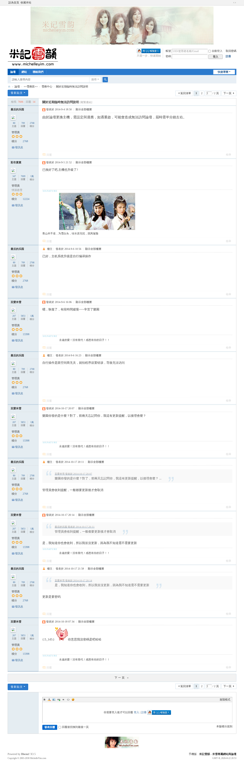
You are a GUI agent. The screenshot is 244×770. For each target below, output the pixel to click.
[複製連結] (86, 102)
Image (54, 699)
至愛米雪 (16, 302)
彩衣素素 (16, 162)
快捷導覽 (223, 72)
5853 (23, 316)
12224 (26, 199)
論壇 (13, 72)
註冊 (228, 56)
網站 (24, 72)
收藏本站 (26, 2)
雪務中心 (47, 86)
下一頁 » (122, 677)
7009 (23, 176)
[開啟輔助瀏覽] (231, 2)
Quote (63, 699)
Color (49, 699)
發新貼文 (17, 92)
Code (68, 699)
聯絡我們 (38, 72)
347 (14, 176)
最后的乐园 (17, 109)
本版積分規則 (224, 726)
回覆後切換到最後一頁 (75, 727)
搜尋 (94, 79)
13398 (26, 334)
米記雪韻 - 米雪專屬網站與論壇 (217, 754)
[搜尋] (105, 79)
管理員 (16, 132)
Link (59, 699)
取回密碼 (231, 51)
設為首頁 (13, 2)
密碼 (168, 56)
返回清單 (185, 93)
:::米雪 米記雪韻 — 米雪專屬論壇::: (9, 86)
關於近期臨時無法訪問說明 (72, 86)
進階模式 (225, 699)
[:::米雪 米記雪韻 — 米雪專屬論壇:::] (37, 56)
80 (14, 123)
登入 (136, 712)
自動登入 (217, 51)
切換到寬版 (234, 2)
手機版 (193, 754)
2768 (32, 123)
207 (14, 316)
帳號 (168, 51)
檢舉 (228, 154)
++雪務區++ (31, 86)
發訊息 (19, 147)
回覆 (49, 154)
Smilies (73, 699)
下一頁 (227, 93)
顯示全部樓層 (84, 109)
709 (23, 123)
